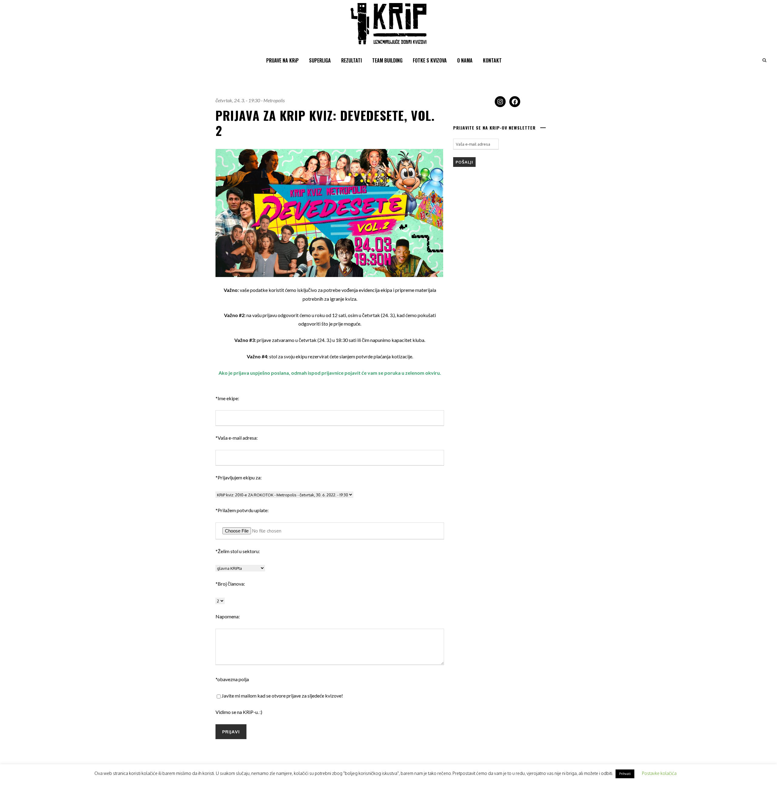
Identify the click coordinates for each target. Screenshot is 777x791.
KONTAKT (492, 60)
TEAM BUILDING (387, 60)
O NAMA (465, 60)
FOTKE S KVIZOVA (430, 60)
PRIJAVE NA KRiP (282, 60)
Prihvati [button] (625, 774)
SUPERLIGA (320, 60)
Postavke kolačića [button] (659, 773)
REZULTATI (351, 60)
